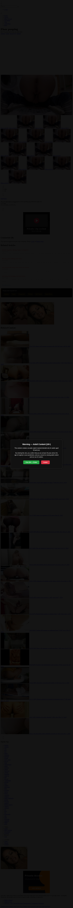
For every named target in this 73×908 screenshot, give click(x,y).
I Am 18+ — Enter (31, 462)
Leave (45, 462)
